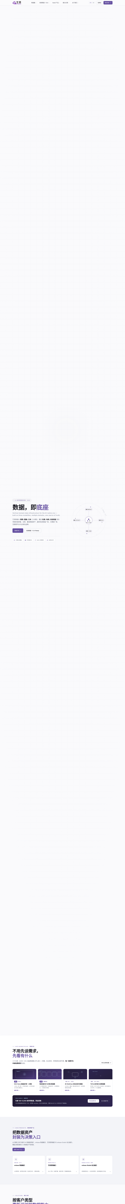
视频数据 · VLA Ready (32, 530)
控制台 (99, 2)
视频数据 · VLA (43, 2)
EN (93, 2)
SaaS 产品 (55, 2)
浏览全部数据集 (106, 1062)
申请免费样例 (93, 1101)
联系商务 (108, 2)
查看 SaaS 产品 (18, 1149)
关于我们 (74, 2)
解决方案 (65, 2)
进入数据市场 (104, 1101)
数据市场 (18, 530)
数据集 (33, 2)
